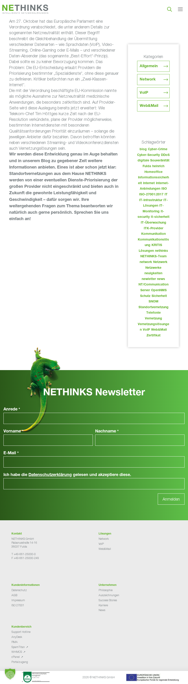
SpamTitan (18, 647)
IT (166, 194)
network (146, 262)
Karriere (103, 605)
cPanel (15, 657)
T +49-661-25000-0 (23, 554)
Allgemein (149, 66)
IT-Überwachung (153, 222)
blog (143, 149)
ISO (164, 189)
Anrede (11, 409)
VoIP (144, 93)
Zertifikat (153, 335)
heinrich (158, 166)
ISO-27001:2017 (151, 194)
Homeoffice (153, 172)
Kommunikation (153, 234)
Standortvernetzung (153, 307)
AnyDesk (16, 637)
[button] (10, 674)
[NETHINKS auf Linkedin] (24, 569)
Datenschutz (19, 590)
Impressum (18, 600)
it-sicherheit (160, 217)
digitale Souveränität (153, 160)
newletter (149, 279)
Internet (149, 183)
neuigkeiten (153, 273)
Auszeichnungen (109, 595)
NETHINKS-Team (153, 256)
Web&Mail (149, 106)
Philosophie (106, 590)
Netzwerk (160, 262)
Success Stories (108, 600)
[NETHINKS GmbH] (25, 9)
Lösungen (146, 251)
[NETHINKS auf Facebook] (13, 569)
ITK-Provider (153, 228)
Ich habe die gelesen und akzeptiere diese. (67, 475)
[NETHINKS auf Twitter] (17, 569)
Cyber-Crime (157, 149)
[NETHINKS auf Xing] (20, 569)
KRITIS (157, 245)
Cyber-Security (148, 155)
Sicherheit (159, 296)
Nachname (107, 431)
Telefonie (153, 313)
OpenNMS (159, 290)
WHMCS (16, 652)
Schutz (145, 296)
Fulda (147, 166)
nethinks (161, 251)
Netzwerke (153, 268)
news (161, 279)
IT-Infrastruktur (150, 200)
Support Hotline (20, 632)
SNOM (153, 301)
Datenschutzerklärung (50, 475)
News (102, 610)
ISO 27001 (17, 605)
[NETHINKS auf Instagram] (28, 569)
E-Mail (11, 453)
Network (148, 80)
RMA (14, 642)
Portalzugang (19, 662)
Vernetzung (153, 318)
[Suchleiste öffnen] (169, 9)
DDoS (165, 155)
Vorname (13, 431)
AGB (14, 595)
